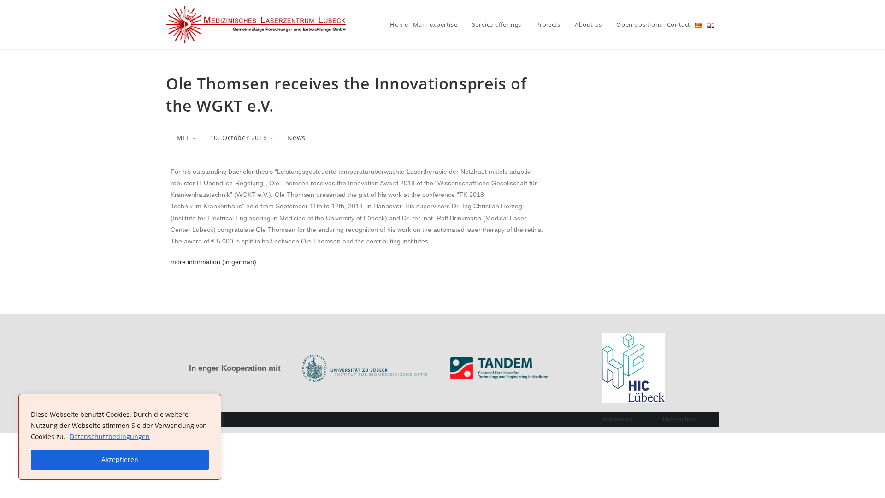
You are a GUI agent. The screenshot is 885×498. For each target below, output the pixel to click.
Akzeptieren (119, 459)
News (296, 137)
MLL (183, 137)
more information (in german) (213, 262)
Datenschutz (679, 419)
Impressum (617, 419)
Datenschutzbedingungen (110, 436)
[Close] (211, 401)
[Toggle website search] (721, 24)
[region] (119, 437)
